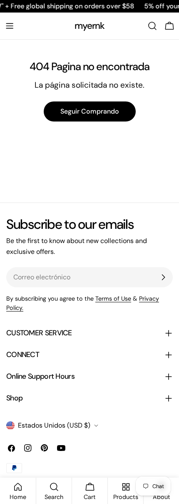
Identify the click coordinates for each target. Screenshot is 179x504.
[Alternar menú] (9, 26)
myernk (90, 26)
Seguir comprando (89, 111)
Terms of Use (113, 298)
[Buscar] (152, 26)
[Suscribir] (163, 277)
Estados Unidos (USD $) (54, 425)
